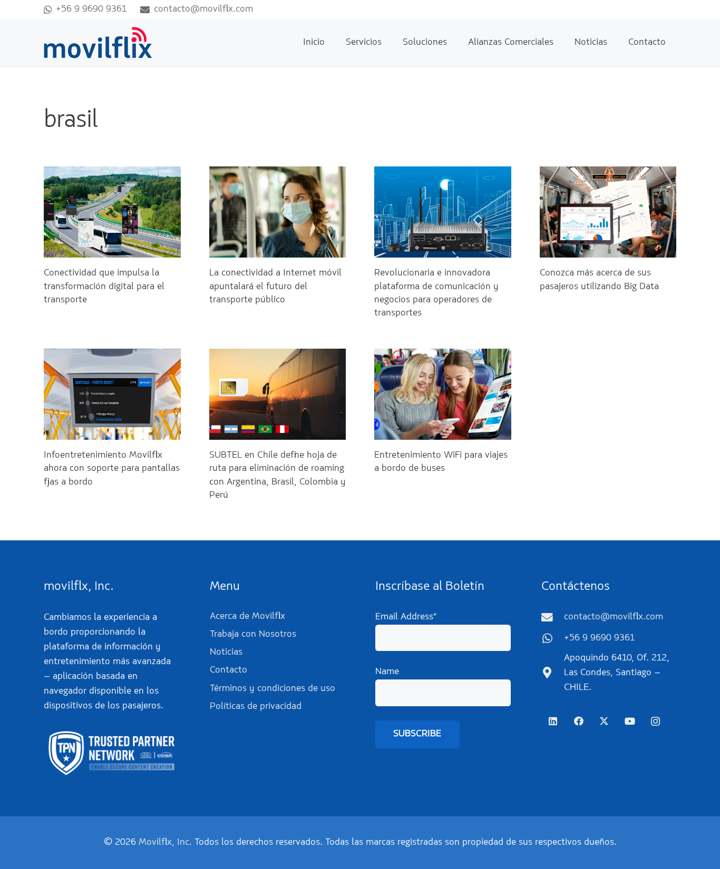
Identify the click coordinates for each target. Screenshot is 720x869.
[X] (604, 721)
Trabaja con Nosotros (253, 634)
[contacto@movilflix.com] (552, 618)
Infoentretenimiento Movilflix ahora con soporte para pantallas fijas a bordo (112, 469)
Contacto (228, 670)
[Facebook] (578, 721)
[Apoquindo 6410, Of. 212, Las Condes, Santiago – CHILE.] (552, 673)
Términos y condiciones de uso (272, 689)
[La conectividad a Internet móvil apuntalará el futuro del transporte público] (277, 212)
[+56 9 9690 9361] (552, 639)
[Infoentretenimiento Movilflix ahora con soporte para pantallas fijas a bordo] (112, 394)
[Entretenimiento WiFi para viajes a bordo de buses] (442, 394)
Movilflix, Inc (164, 842)
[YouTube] (629, 721)
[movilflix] (98, 42)
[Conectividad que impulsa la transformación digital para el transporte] (112, 212)
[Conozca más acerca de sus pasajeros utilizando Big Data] (608, 212)
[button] (390, 42)
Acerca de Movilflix (247, 616)
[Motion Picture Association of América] (111, 753)
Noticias (226, 652)
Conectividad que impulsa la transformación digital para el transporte (104, 286)
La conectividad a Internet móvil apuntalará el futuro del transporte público (275, 286)
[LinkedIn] (553, 721)
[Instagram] (655, 721)
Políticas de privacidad (255, 707)
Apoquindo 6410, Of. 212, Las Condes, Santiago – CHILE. (616, 673)
